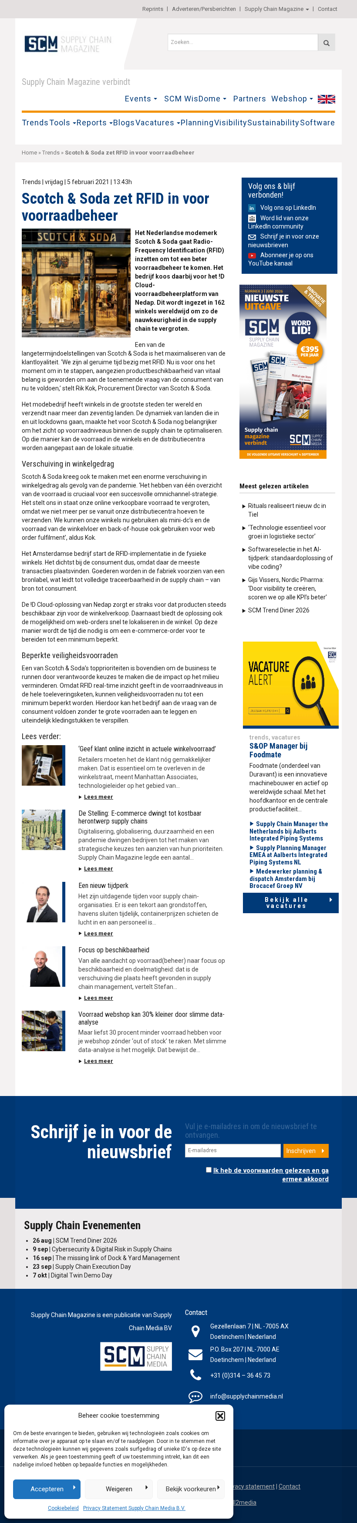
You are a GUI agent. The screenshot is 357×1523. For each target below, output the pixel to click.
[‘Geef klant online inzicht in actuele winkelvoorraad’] (43, 765)
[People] (291, 684)
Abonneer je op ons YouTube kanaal (280, 259)
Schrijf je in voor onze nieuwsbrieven (283, 240)
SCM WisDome (192, 98)
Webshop (289, 98)
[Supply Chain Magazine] (70, 43)
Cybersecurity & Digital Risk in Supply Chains (102, 1249)
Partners (249, 98)
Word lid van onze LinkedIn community (278, 222)
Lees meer (98, 796)
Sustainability (273, 122)
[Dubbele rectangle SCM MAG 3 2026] (283, 371)
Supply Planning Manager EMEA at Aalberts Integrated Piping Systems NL (288, 855)
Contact (327, 9)
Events (138, 98)
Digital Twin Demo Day (72, 1275)
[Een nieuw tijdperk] (43, 902)
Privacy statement (249, 1486)
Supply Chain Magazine (274, 9)
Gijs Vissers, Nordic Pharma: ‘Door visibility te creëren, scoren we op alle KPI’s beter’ (287, 588)
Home (29, 152)
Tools (60, 122)
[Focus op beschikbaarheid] (43, 966)
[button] (220, 1416)
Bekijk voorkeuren (191, 1489)
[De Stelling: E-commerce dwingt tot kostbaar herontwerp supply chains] (43, 830)
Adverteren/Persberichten (204, 9)
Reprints (152, 9)
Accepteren (47, 1489)
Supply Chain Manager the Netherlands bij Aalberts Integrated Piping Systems (288, 831)
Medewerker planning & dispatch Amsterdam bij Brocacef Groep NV (285, 878)
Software (317, 122)
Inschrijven (301, 1150)
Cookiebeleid (63, 1508)
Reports (92, 122)
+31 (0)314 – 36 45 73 (240, 1375)
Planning (197, 122)
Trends (35, 122)
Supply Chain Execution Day (82, 1266)
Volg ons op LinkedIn (288, 207)
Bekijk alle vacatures (287, 902)
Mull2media (240, 1502)
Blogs (124, 122)
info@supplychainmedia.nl (246, 1396)
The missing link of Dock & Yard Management (106, 1257)
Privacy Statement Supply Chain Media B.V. (134, 1508)
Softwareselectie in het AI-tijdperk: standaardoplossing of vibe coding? (290, 558)
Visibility (230, 122)
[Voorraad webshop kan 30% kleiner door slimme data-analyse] (43, 1031)
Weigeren (119, 1489)
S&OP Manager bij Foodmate (278, 750)
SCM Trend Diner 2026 (279, 610)
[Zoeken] (326, 42)
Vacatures (155, 122)
